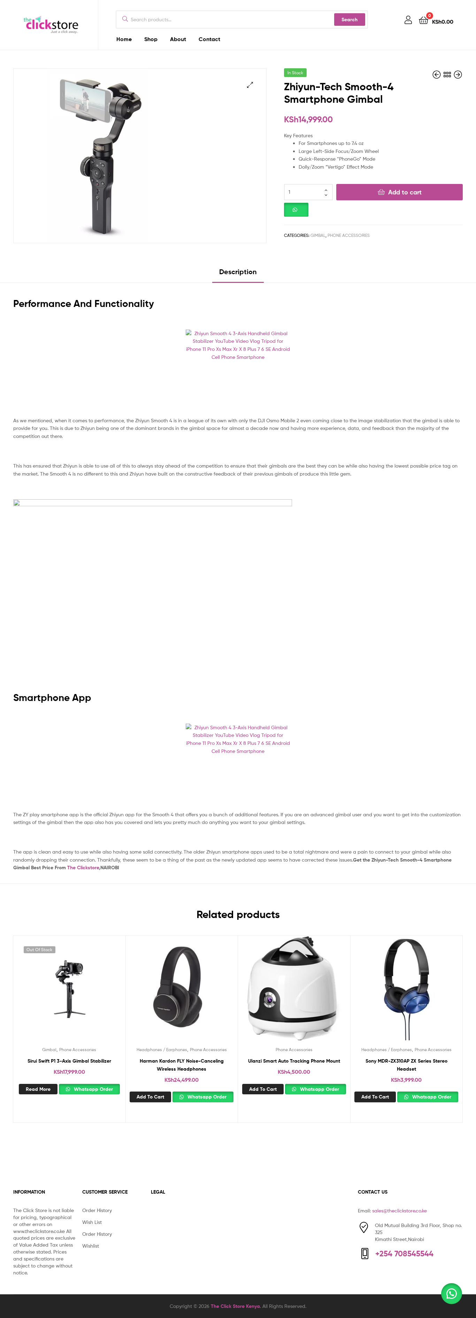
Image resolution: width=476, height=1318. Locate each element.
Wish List (92, 1222)
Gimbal (317, 235)
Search (349, 19)
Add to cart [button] (150, 1097)
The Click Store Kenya (235, 1306)
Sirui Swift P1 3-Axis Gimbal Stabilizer (69, 1061)
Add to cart (405, 192)
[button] (250, 85)
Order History (97, 1210)
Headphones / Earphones (162, 1049)
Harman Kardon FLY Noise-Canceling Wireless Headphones (182, 1065)
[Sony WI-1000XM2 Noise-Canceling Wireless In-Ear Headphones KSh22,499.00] (458, 75)
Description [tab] (238, 271)
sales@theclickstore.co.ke (399, 1210)
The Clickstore (83, 867)
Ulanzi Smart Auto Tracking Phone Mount (294, 1061)
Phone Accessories (349, 235)
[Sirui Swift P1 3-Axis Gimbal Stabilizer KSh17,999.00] (437, 75)
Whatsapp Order (92, 1089)
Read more (38, 1089)
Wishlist (90, 1246)
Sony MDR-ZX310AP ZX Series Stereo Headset (406, 1065)
